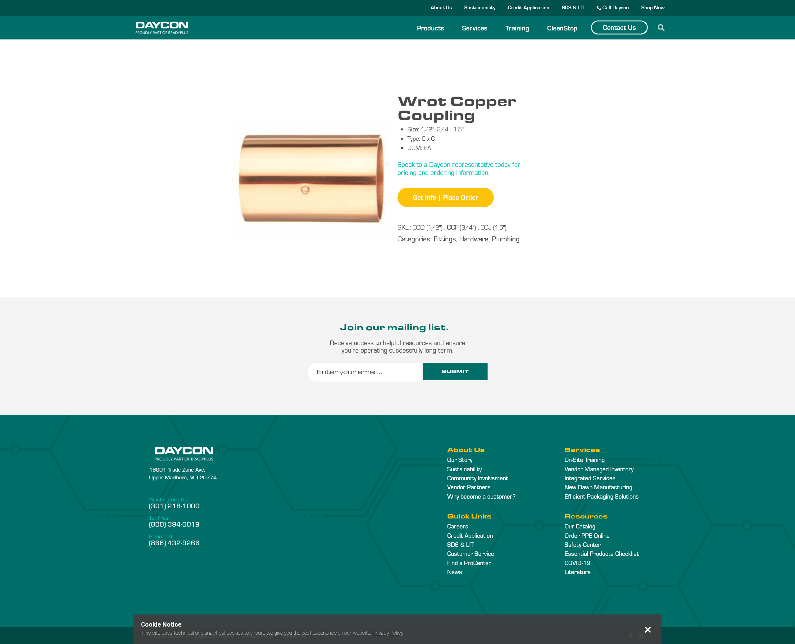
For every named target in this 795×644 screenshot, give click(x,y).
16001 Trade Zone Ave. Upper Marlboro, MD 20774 (183, 473)
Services (475, 27)
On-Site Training (585, 459)
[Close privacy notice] (648, 629)
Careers (457, 526)
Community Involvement (477, 477)
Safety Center (583, 544)
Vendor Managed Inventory (599, 468)
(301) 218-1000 (174, 505)
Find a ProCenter (469, 562)
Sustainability (479, 7)
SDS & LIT (573, 7)
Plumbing (506, 238)
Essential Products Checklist (602, 553)
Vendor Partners (469, 486)
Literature (578, 571)
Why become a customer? (481, 496)
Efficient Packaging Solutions (602, 496)
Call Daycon (615, 7)
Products (430, 27)
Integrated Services (590, 477)
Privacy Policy (388, 633)
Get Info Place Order (445, 197)
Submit (455, 371)
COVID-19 (577, 562)
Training (517, 27)
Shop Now (653, 7)
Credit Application (528, 7)
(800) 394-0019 (174, 523)
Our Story (459, 459)
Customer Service (470, 553)
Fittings (445, 238)
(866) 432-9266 (174, 542)
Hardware (473, 238)
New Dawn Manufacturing (598, 486)
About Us (441, 7)
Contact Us (619, 27)
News (454, 571)
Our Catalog (580, 526)
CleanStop (562, 27)
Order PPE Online (587, 535)
